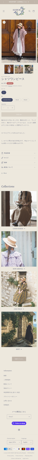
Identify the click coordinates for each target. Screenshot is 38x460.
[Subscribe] (29, 417)
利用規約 (6, 405)
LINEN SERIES (18, 229)
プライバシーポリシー (10, 396)
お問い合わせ (8, 401)
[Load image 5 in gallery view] (28, 69)
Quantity (3, 104)
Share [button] (5, 173)
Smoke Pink (8, 100)
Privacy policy (10, 455)
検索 (5, 376)
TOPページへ (19, 359)
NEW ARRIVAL (18, 269)
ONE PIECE (18, 309)
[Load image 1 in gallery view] (9, 69)
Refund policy (31, 453)
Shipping (10, 85)
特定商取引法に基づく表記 (12, 392)
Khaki (26, 100)
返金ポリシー (8, 388)
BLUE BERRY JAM (12, 453)
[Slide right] (36, 70)
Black (18, 100)
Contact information (16, 458)
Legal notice (25, 458)
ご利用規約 (7, 380)
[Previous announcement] (3, 2)
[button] (4, 11)
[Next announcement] (35, 2)
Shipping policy (28, 455)
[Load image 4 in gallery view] (19, 69)
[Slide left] (2, 70)
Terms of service (19, 455)
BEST (18, 349)
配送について (8, 384)
